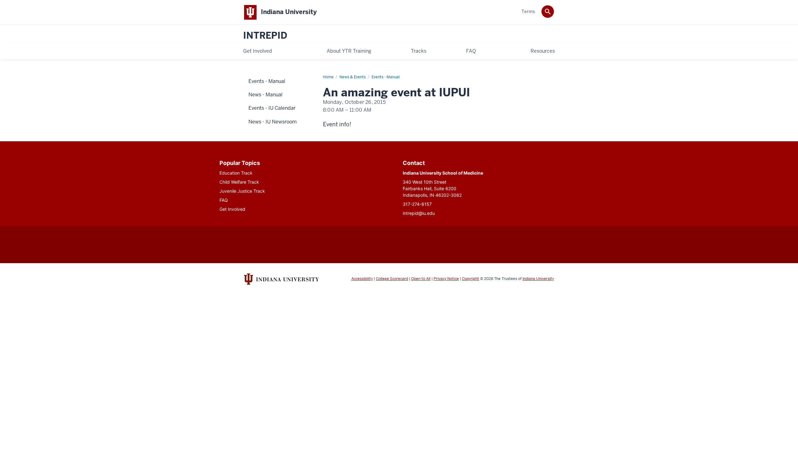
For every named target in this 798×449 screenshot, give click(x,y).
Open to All (420, 278)
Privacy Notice (446, 278)
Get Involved (232, 209)
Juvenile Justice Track (242, 191)
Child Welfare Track (239, 182)
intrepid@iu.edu (419, 213)
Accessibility (362, 278)
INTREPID (265, 36)
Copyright (470, 278)
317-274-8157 (417, 204)
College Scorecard (392, 278)
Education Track (235, 173)
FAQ (223, 200)
